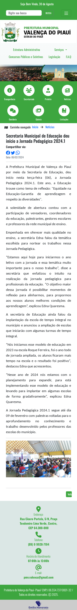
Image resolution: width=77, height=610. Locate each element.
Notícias (49, 127)
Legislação (54, 56)
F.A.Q (68, 56)
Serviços (59, 49)
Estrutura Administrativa (26, 49)
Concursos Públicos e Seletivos (26, 56)
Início (35, 127)
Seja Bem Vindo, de (37, 4)
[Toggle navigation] (66, 13)
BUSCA (48, 13)
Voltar (70, 494)
